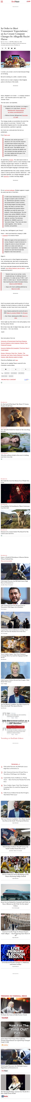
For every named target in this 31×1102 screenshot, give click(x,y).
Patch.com (7, 135)
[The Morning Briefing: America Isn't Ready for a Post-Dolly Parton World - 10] (15, 1082)
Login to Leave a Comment (15, 727)
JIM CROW (21, 373)
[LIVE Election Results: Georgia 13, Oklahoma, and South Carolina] (15, 952)
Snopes (11, 159)
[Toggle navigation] (2, 1)
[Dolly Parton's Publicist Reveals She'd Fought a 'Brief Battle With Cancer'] (15, 670)
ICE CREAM (14, 373)
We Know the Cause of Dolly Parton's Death (14, 1015)
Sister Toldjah (4, 683)
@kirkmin (23, 108)
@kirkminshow (20, 110)
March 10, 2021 (16, 289)
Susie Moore (15, 966)
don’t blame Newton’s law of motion (15, 268)
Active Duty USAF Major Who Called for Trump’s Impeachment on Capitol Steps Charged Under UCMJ (15, 1040)
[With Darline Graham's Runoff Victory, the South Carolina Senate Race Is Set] (15, 837)
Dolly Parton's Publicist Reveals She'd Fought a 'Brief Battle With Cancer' (15, 681)
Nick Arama (3, 609)
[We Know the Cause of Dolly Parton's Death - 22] (15, 1005)
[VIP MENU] (28, 1)
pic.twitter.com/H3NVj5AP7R (15, 112)
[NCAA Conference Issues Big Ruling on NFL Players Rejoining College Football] (15, 864)
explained (5, 235)
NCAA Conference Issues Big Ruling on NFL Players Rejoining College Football (15, 875)
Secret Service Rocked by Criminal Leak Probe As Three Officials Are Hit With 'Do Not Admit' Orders (15, 904)
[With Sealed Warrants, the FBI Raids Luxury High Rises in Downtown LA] (15, 571)
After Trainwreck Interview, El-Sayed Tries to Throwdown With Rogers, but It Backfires (13, 606)
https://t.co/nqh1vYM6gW (13, 313)
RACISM (11, 376)
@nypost (25, 313)
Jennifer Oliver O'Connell (7, 584)
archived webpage (9, 190)
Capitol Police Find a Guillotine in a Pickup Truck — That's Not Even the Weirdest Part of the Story (15, 630)
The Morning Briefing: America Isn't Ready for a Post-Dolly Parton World (15, 1092)
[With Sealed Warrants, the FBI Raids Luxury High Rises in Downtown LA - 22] (15, 1057)
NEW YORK (4, 376)
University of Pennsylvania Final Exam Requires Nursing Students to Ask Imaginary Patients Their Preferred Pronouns (14, 343)
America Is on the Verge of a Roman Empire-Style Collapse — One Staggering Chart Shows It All (15, 933)
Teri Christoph (4, 633)
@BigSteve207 (11, 110)
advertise (6, 176)
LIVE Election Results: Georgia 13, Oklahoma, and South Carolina (15, 963)
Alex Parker (5, 41)
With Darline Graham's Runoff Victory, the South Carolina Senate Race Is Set (15, 848)
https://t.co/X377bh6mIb (15, 284)
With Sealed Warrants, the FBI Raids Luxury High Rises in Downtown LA (14, 582)
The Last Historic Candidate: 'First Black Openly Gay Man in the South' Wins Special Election (15, 705)
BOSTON (7, 373)
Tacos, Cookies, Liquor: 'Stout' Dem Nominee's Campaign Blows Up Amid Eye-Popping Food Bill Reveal (14, 655)
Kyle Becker (3, 659)
